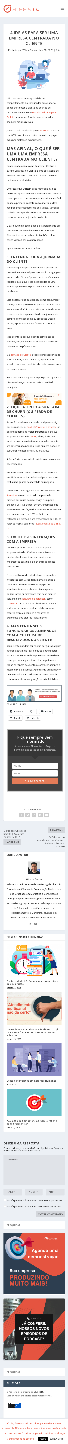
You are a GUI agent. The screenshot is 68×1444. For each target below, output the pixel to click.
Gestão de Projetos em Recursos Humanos (31, 1080)
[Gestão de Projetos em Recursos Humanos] (34, 1059)
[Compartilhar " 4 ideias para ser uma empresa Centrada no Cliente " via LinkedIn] (40, 815)
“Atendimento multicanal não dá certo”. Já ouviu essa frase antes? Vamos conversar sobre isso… (32, 1032)
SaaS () (41, 426)
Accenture (12, 495)
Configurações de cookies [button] (20, 1438)
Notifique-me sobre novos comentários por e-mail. (35, 1200)
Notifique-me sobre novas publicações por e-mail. (34, 1206)
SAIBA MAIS (57, 1438)
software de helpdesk (33, 598)
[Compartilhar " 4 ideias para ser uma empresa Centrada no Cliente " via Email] (46, 815)
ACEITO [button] (43, 1439)
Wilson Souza (29, 50)
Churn (33, 436)
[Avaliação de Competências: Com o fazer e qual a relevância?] (34, 1102)
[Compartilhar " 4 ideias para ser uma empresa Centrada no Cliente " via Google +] (34, 815)
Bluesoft (38, 1391)
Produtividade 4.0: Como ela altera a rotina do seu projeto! (32, 982)
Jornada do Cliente (21, 354)
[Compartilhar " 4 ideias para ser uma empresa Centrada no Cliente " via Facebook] (21, 815)
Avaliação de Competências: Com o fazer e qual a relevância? (32, 1122)
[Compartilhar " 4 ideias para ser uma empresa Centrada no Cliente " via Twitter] (28, 815)
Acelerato (14, 603)
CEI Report (44, 130)
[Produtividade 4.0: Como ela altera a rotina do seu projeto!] (34, 960)
